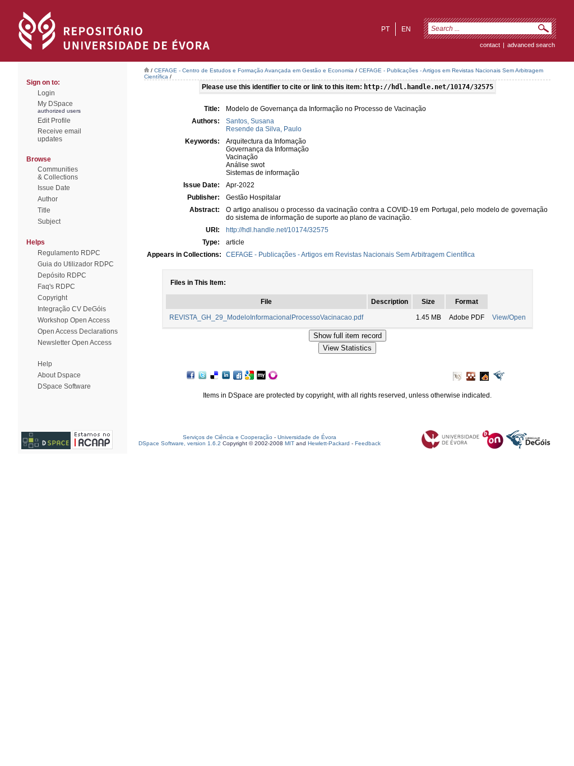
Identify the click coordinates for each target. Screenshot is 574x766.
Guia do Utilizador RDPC (76, 264)
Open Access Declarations (78, 331)
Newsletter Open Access (75, 343)
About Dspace (59, 375)
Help (45, 364)
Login (46, 93)
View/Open (509, 317)
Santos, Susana (250, 121)
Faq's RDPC (56, 286)
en (406, 29)
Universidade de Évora (306, 437)
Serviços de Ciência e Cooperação (227, 437)
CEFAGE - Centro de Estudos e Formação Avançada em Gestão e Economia (254, 70)
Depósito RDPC (62, 275)
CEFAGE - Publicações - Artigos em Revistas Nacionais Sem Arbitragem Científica (350, 255)
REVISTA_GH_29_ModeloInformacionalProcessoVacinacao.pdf (266, 317)
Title (44, 210)
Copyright (52, 298)
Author (48, 199)
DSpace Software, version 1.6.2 (179, 443)
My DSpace (55, 104)
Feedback (368, 443)
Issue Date (54, 188)
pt (385, 29)
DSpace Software (64, 386)
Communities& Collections (58, 173)
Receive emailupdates (59, 135)
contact (490, 44)
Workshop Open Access (74, 320)
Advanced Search (531, 44)
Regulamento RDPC (69, 253)
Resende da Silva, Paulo (264, 129)
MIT (289, 443)
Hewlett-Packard (329, 443)
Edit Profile (54, 120)
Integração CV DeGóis (72, 309)
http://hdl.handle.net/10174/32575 (277, 230)
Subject (49, 221)
